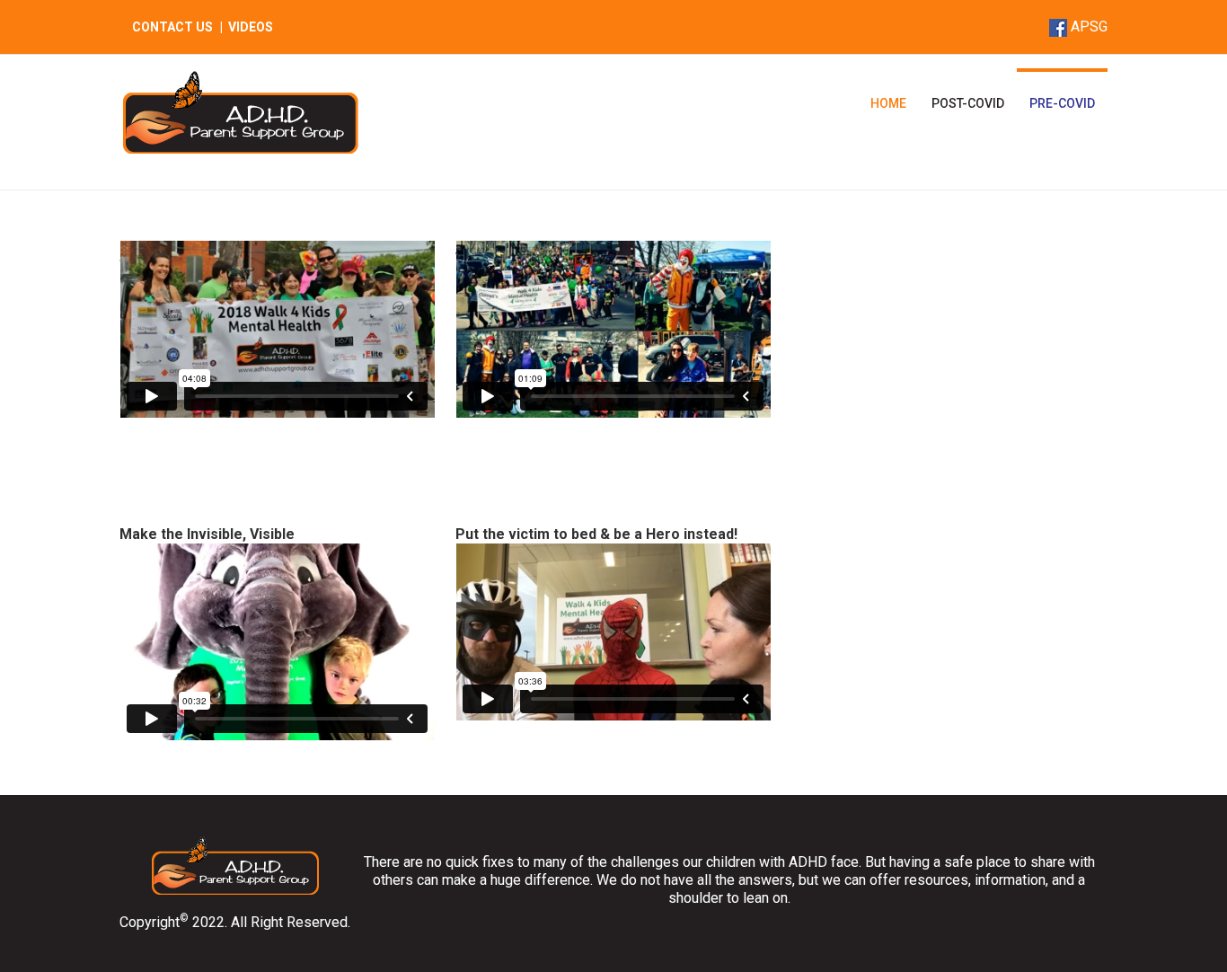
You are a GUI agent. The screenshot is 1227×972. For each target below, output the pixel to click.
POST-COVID (967, 103)
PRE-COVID (1062, 103)
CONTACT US (172, 27)
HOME (888, 103)
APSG (1089, 26)
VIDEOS (250, 27)
